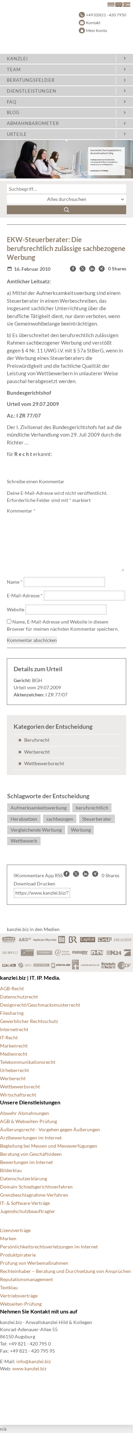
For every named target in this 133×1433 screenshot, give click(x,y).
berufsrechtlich (92, 807)
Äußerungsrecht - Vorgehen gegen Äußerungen (50, 1129)
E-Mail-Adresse (25, 595)
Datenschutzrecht (19, 996)
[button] (73, 269)
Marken (8, 1238)
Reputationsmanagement (26, 1279)
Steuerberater (97, 819)
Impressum (12, 1404)
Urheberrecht (14, 1070)
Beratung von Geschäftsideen (31, 1154)
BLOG (13, 112)
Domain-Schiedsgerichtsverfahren (36, 1187)
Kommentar (21, 511)
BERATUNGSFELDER (31, 80)
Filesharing (12, 1013)
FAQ (11, 102)
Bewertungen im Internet (26, 1162)
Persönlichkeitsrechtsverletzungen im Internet (49, 1246)
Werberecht (37, 752)
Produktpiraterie (18, 1255)
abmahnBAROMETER (33, 123)
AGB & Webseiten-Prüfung (28, 1121)
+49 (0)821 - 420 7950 (106, 14)
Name (15, 582)
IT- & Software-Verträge (25, 1203)
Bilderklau (11, 1170)
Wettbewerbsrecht (44, 763)
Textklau (9, 1287)
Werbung (81, 830)
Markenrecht (14, 1046)
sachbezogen (59, 819)
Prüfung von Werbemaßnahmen (34, 1263)
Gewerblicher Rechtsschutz (29, 1021)
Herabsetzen (24, 819)
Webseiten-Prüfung (21, 1304)
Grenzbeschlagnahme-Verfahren (34, 1195)
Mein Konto (96, 30)
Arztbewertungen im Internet (31, 1137)
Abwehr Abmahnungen (24, 1113)
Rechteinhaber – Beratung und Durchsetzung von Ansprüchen (65, 1271)
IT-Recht (9, 1037)
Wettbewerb (24, 841)
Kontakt (93, 22)
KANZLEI (17, 58)
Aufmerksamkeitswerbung (38, 807)
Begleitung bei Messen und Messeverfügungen (48, 1146)
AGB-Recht (12, 988)
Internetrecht (14, 1029)
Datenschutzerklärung (23, 1178)
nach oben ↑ (12, 1412)
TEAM (14, 69)
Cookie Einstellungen (22, 1380)
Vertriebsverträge (19, 1295)
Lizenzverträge (15, 1230)
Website (15, 609)
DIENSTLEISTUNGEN (31, 91)
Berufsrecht (36, 740)
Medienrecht (13, 1054)
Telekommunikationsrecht (27, 1062)
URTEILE (17, 134)
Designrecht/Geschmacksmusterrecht (40, 1005)
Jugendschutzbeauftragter (27, 1211)
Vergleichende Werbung (36, 830)
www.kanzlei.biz (29, 1368)
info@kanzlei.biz (33, 1361)
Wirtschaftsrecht (18, 1095)
